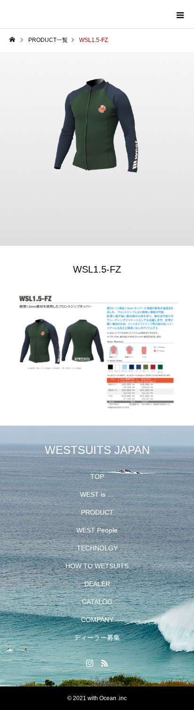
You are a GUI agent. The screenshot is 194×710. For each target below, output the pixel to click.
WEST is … (97, 494)
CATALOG (97, 601)
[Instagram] (89, 663)
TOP (97, 476)
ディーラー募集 (97, 637)
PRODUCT (97, 512)
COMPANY (97, 619)
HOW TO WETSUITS (97, 566)
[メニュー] (180, 14)
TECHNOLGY (97, 548)
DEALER (97, 584)
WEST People (97, 530)
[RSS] (104, 663)
